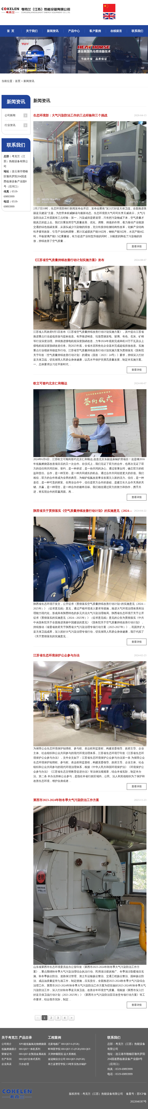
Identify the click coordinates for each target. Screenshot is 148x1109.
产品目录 (25, 1037)
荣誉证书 (7, 1054)
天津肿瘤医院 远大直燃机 (62, 1054)
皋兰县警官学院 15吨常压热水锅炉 (67, 1064)
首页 (17, 81)
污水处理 (24, 1064)
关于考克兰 (10, 1037)
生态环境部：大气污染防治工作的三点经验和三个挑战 (70, 115)
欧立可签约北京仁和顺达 (50, 383)
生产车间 (7, 1059)
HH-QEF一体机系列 (29, 1049)
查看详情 (137, 246)
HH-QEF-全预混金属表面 (32, 1054)
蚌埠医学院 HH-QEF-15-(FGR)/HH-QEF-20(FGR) (69, 1050)
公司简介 (7, 1043)
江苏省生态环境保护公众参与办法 (56, 655)
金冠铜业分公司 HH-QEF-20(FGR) (66, 1059)
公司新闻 (10, 115)
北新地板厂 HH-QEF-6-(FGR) (63, 1043)
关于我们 (32, 30)
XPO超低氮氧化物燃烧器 (32, 1043)
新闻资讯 (53, 30)
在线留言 (116, 30)
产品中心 (74, 30)
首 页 (10, 30)
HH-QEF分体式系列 (29, 1059)
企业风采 (7, 1064)
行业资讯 (10, 125)
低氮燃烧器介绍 (9, 1050)
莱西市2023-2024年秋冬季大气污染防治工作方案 (66, 800)
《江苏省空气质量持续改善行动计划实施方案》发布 (68, 260)
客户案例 (95, 30)
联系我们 (137, 30)
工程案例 (54, 1037)
